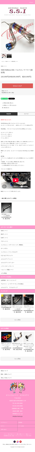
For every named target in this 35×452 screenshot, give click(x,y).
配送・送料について (20, 434)
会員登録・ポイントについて (8, 280)
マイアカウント (4, 422)
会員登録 (20, 422)
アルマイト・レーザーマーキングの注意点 (12, 284)
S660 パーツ (8, 61)
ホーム (3, 61)
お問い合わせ (3, 429)
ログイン (3, 425)
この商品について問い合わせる (9, 105)
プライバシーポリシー (19, 435)
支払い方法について (11, 434)
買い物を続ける (5, 107)
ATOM (30, 435)
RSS (27, 435)
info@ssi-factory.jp (17, 416)
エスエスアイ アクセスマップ (9, 287)
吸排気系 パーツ (15, 61)
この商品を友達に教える (7, 103)
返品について (5, 90)
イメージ (26, 113)
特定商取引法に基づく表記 (8, 92)
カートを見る (21, 425)
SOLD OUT (17, 86)
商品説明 (9, 113)
